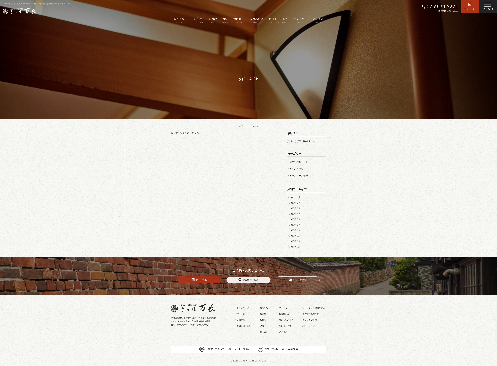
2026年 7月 (295, 203)
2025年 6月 (295, 241)
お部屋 (198, 20)
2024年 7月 (295, 246)
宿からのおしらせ (298, 162)
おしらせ (257, 126)
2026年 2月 (295, 225)
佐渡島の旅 (256, 20)
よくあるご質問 (309, 320)
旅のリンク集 (285, 326)
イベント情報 (296, 168)
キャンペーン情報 (298, 175)
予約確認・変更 (251, 280)
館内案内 (238, 20)
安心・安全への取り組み (313, 308)
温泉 (225, 20)
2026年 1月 (295, 230)
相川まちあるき (278, 20)
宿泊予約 (470, 9)
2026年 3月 (295, 219)
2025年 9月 (295, 235)
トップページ (243, 126)
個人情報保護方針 (310, 314)
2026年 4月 (295, 214)
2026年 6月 (295, 208)
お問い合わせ (300, 280)
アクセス (318, 20)
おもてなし (180, 20)
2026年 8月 (295, 197)
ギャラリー (300, 20)
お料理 (213, 20)
